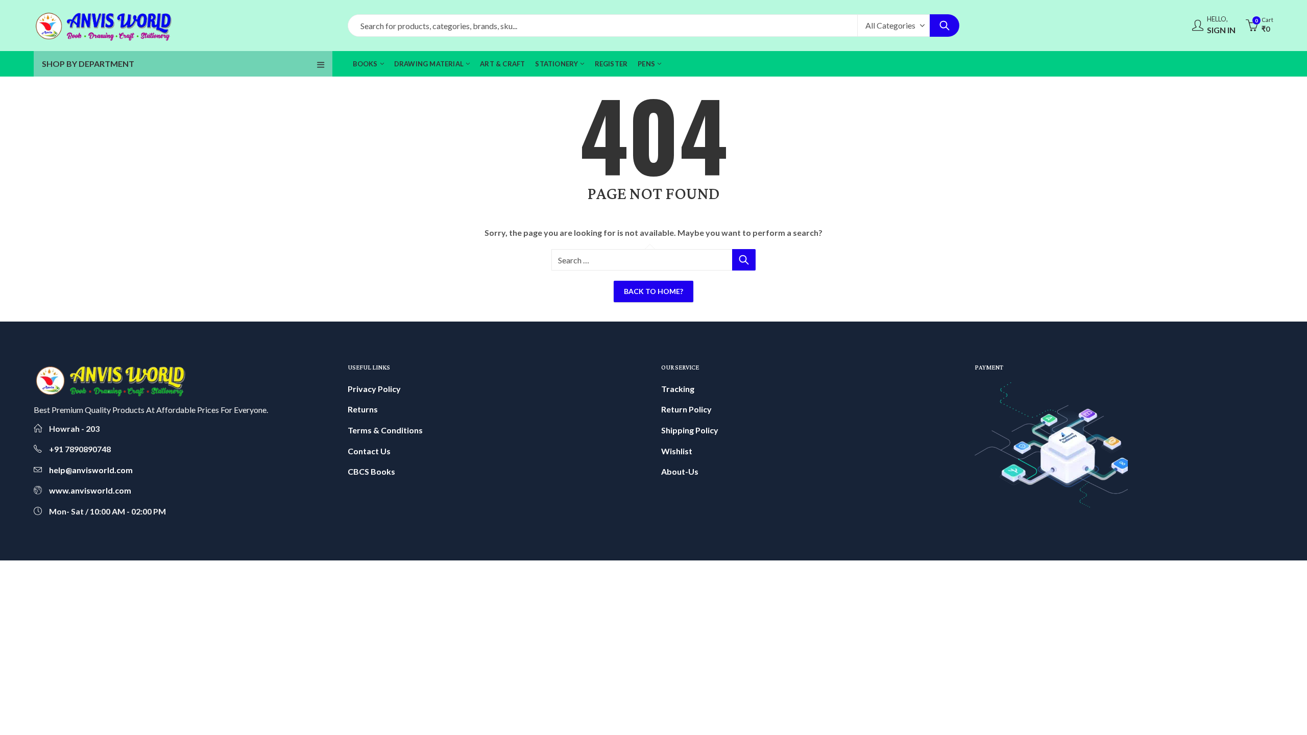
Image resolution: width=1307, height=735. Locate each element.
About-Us (679, 471)
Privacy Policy (374, 389)
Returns (363, 409)
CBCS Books (371, 471)
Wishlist (676, 451)
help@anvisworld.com (91, 470)
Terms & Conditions (385, 430)
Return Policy (686, 409)
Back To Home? (653, 291)
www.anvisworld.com (90, 490)
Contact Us (369, 451)
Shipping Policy (689, 430)
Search (944, 25)
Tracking (677, 389)
